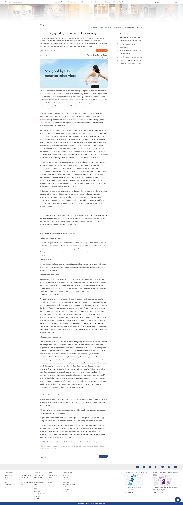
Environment (66, 489)
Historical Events (67, 480)
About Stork (94, 2)
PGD (6, 482)
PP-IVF (6, 477)
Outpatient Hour (38, 475)
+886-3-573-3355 (128, 492)
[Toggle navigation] (176, 2)
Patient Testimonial (106, 28)
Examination (8, 475)
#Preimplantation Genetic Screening (83, 442)
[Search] (171, 2)
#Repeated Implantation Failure (57, 442)
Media (50, 482)
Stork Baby (139, 28)
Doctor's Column (129, 28)
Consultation (101, 50)
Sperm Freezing (9, 487)
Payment (36, 480)
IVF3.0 (52, 50)
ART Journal (93, 28)
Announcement (52, 475)
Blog (82, 2)
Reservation (57, 2)
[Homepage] (14, 2)
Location (65, 491)
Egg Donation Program (25, 475)
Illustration (117, 28)
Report (50, 480)
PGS (6, 480)
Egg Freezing (8, 484)
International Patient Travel (114, 2)
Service (65, 494)
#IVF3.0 (42, 442)
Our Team (65, 477)
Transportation (38, 477)
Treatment (71, 2)
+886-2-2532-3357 (158, 492)
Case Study (66, 482)
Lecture (50, 477)
